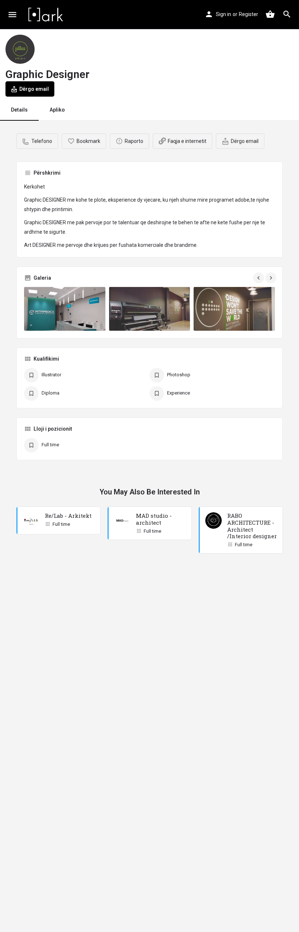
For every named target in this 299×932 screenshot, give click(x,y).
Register (248, 14)
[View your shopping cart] (270, 14)
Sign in (223, 14)
